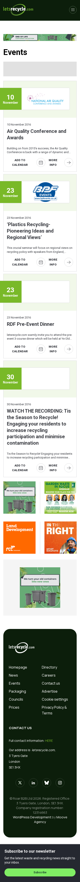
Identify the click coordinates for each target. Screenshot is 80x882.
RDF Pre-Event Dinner (30, 324)
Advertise (50, 691)
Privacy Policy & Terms (54, 710)
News (13, 675)
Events (14, 683)
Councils (16, 699)
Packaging (17, 691)
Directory (49, 667)
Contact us (51, 683)
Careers (49, 675)
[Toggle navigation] (73, 10)
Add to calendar (20, 162)
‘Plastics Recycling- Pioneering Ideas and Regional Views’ (30, 231)
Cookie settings (55, 699)
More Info (53, 162)
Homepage (18, 667)
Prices (14, 707)
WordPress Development (32, 817)
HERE (49, 740)
